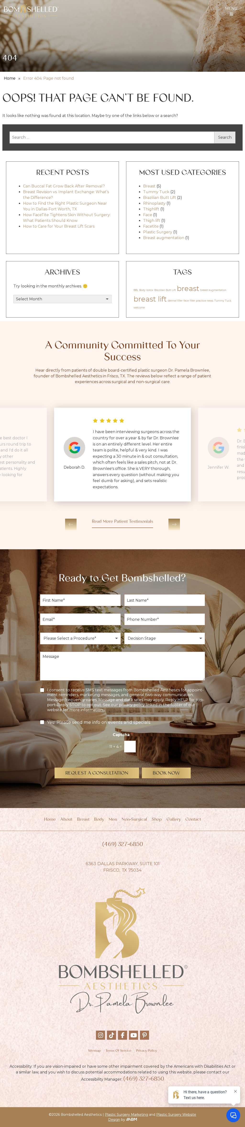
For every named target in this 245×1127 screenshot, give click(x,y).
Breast (149, 186)
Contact (193, 820)
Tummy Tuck (156, 192)
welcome (139, 307)
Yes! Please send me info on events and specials (98, 722)
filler (192, 300)
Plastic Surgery (157, 232)
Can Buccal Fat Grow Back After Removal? (64, 186)
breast (188, 288)
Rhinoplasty (154, 203)
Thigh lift (151, 220)
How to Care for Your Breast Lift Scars (59, 226)
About (66, 820)
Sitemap (94, 1051)
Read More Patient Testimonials (122, 522)
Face (147, 215)
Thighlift (151, 209)
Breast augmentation (163, 238)
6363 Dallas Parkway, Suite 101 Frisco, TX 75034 (123, 867)
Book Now (166, 773)
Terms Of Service (118, 1051)
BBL (136, 290)
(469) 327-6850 (122, 844)
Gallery (174, 820)
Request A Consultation (96, 773)
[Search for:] (112, 137)
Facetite (151, 226)
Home (10, 78)
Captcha (123, 734)
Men (113, 820)
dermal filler (175, 300)
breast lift (150, 299)
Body (142, 290)
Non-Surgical (134, 820)
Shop (157, 820)
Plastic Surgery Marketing (126, 1114)
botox (149, 290)
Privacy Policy (146, 1051)
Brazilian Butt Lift (159, 197)
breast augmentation (213, 290)
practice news (204, 300)
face (186, 300)
